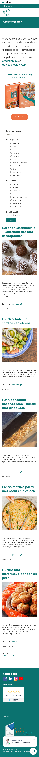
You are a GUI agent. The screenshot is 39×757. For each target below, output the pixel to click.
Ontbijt (15, 169)
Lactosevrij (16, 194)
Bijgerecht (16, 143)
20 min (14, 385)
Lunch (15, 159)
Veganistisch (17, 200)
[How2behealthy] (5, 12)
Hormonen (16, 156)
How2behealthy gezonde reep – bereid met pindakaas (19, 404)
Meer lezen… (6, 299)
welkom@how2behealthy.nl (25, 6)
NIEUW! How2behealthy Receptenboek (19, 76)
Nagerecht (16, 166)
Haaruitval (16, 153)
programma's (10, 60)
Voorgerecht (17, 175)
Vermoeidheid (17, 172)
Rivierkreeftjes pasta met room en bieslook (18, 489)
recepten (20, 304)
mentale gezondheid (20, 162)
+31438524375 (9, 6)
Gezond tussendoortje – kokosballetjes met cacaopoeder (18, 232)
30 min (14, 304)
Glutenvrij (16, 184)
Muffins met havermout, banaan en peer (19, 574)
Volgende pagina (8, 655)
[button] (19, 117)
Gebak (15, 150)
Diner (14, 146)
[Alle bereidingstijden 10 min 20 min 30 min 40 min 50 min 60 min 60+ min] (15, 215)
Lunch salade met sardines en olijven (16, 321)
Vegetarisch (17, 203)
